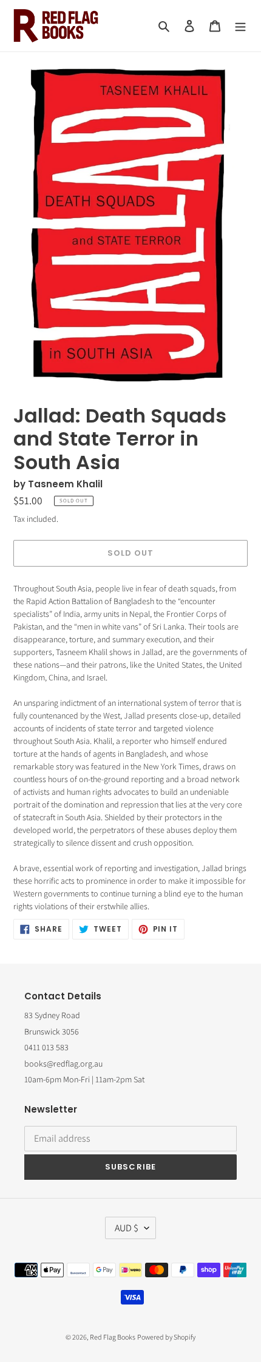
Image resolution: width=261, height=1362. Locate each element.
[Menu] (240, 26)
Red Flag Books (112, 1336)
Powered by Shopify (166, 1336)
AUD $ (126, 1228)
